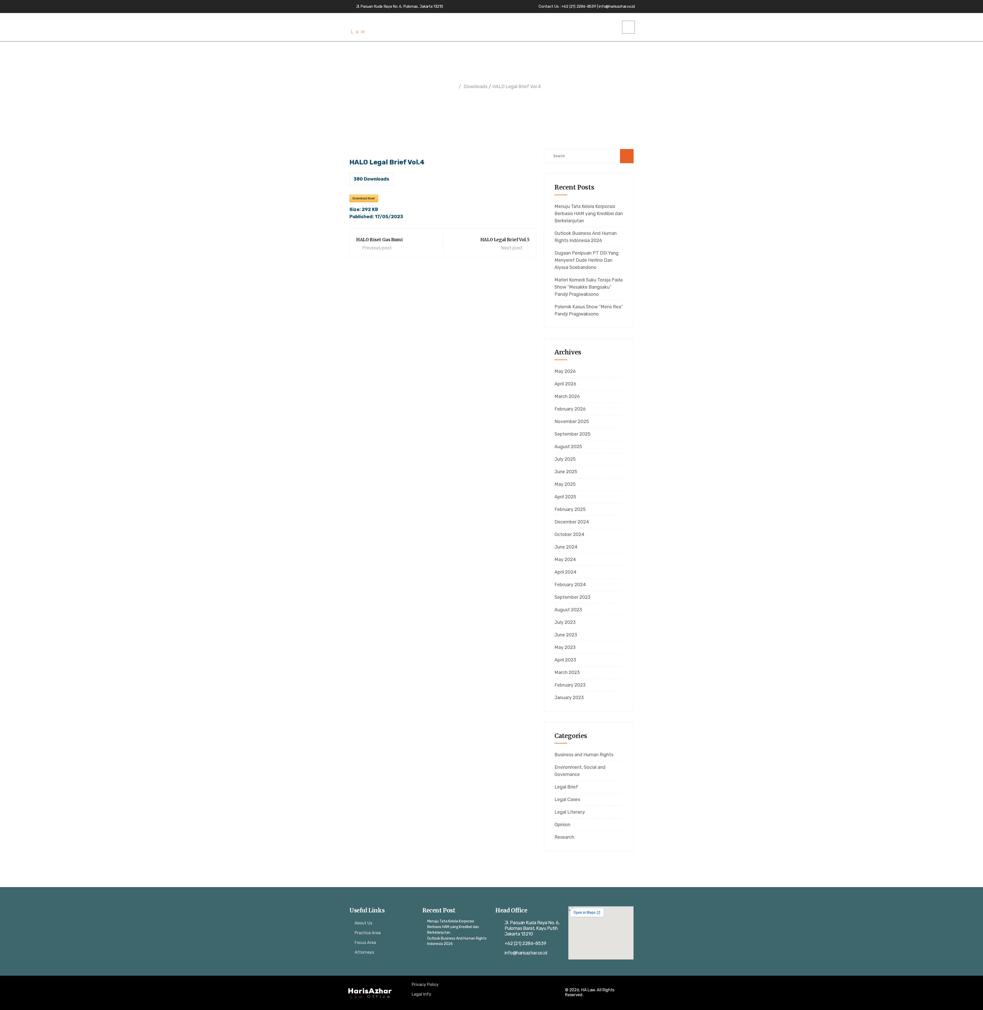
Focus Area (365, 942)
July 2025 (565, 459)
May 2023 (565, 647)
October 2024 (569, 534)
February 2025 (570, 509)
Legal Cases (567, 799)
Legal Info (421, 994)
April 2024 (565, 572)
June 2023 (565, 635)
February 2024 (570, 584)
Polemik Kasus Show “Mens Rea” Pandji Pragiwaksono (588, 310)
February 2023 (570, 685)
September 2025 (572, 434)
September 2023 (572, 597)
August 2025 (568, 446)
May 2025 (565, 484)
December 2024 (571, 522)
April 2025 (565, 497)
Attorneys (515, 27)
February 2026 (570, 409)
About (481, 27)
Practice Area (368, 932)
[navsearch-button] (628, 27)
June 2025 (565, 472)
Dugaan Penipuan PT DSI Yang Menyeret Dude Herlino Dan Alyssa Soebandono (586, 260)
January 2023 (569, 697)
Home (456, 27)
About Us (363, 923)
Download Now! (363, 198)
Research (564, 837)
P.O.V (543, 27)
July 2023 (565, 622)
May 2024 (565, 559)
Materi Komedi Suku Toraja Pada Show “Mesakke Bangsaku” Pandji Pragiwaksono (588, 287)
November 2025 (571, 421)
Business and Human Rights (583, 755)
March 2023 (567, 672)
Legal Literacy (569, 812)
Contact (605, 27)
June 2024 (566, 547)
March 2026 (567, 396)
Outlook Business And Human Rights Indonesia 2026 (585, 236)
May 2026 (565, 371)
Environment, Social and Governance (579, 770)
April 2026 (565, 384)
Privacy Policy (425, 984)
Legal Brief (566, 787)
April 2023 (565, 660)
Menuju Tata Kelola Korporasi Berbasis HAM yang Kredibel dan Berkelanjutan (588, 214)
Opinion (562, 824)
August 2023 (568, 610)
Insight (572, 27)
